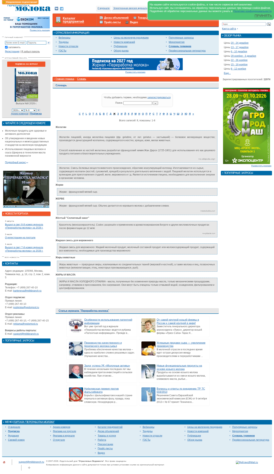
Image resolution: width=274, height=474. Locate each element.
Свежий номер (16, 440)
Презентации (105, 444)
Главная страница (65, 78)
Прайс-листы (112, 22)
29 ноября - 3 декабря (243, 56)
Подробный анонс (15, 162)
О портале (59, 440)
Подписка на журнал (26, 64)
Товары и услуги (107, 435)
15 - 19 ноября (239, 64)
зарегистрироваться (159, 97)
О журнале (103, 8)
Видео (134, 22)
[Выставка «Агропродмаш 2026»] (246, 125)
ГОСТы (62, 50)
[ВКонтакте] (56, 8)
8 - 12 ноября (238, 68)
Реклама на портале (64, 431)
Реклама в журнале (64, 435)
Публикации (120, 46)
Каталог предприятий (73, 20)
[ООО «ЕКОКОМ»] (26, 22)
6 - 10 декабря (239, 51)
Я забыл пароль (30, 51)
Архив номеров (19, 113)
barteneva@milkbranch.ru (27, 290)
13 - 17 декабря (240, 47)
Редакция (13, 435)
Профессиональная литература (187, 50)
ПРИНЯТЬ (263, 16)
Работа (102, 440)
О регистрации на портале (20, 237)
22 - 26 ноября (239, 60)
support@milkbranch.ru (26, 333)
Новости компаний (124, 42)
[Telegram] (61, 8)
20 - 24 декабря (240, 43)
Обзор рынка (121, 50)
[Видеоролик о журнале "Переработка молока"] (26, 189)
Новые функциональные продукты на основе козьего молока (179, 367)
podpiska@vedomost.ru (26, 307)
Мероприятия (177, 42)
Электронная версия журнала (130, 8)
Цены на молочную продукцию (131, 37)
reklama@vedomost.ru (25, 323)
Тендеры (64, 42)
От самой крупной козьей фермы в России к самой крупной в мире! (178, 321)
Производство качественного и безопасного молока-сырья (103, 344)
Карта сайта (229, 28)
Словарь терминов (180, 46)
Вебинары (64, 37)
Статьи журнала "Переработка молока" (84, 310)
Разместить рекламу (40, 30)
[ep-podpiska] (136, 64)
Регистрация (12, 51)
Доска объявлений (116, 17)
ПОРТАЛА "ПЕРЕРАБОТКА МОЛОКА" (34, 421)
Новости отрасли (68, 46)
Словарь (81, 78)
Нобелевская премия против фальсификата (101, 390)
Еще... (227, 73)
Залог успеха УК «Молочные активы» (107, 365)
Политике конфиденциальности (252, 11)
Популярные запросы (181, 37)
